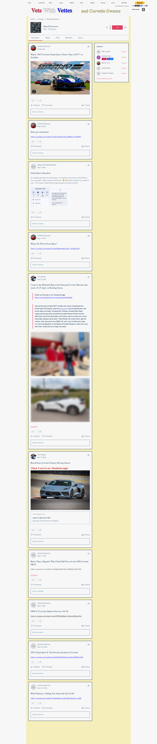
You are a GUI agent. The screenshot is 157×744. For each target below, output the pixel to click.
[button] (42, 3)
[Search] (107, 27)
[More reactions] (39, 100)
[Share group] (125, 27)
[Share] (88, 46)
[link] (35, 38)
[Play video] (60, 77)
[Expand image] (40, 196)
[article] (60, 80)
